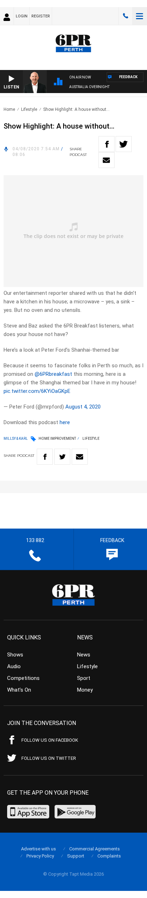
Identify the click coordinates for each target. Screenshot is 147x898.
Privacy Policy (40, 856)
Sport (83, 678)
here (65, 422)
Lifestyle (29, 109)
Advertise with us (38, 848)
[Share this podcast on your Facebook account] (106, 144)
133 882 (125, 16)
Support (75, 856)
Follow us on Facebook (49, 740)
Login (21, 16)
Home (9, 109)
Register (40, 16)
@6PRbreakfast (53, 374)
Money (85, 690)
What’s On (19, 690)
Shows (15, 654)
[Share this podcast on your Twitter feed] (124, 144)
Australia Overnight (89, 87)
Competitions (23, 678)
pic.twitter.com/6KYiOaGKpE (37, 391)
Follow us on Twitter (48, 758)
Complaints (109, 856)
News (83, 654)
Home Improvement (57, 438)
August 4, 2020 (83, 407)
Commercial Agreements (94, 848)
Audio (14, 666)
